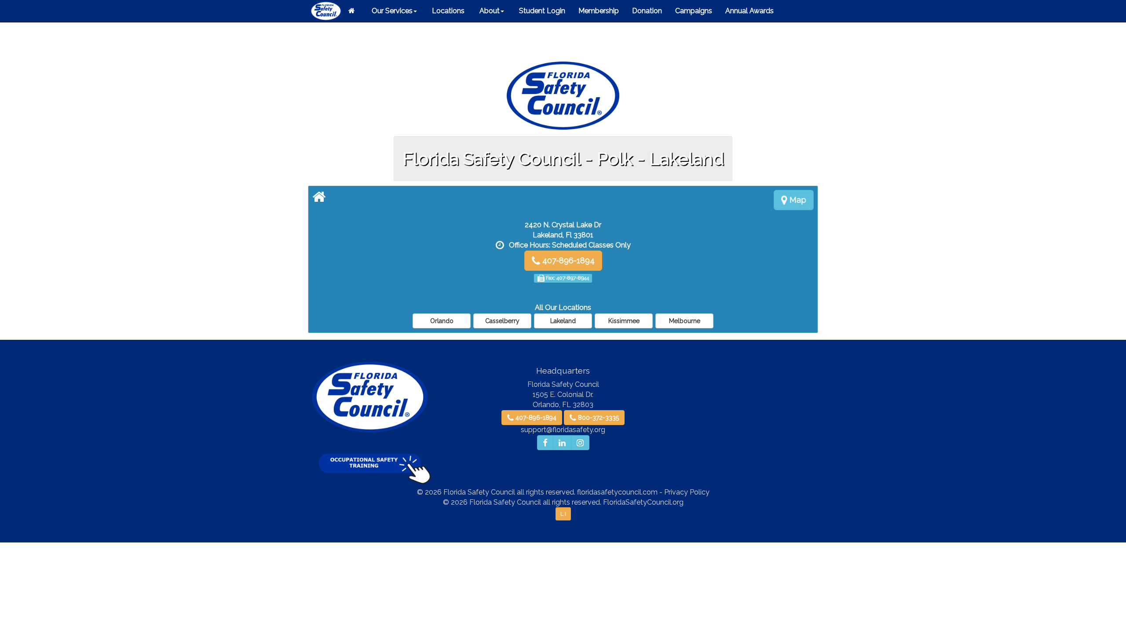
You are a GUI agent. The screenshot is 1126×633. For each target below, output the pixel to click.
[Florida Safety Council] (370, 397)
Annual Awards (749, 11)
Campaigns (693, 11)
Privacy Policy (686, 492)
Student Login (541, 11)
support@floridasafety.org (563, 430)
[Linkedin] (562, 442)
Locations (447, 11)
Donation (647, 11)
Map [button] (796, 199)
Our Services (391, 11)
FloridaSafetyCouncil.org (643, 502)
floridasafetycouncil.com (617, 492)
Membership (598, 11)
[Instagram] (580, 442)
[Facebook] (545, 442)
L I (563, 514)
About (489, 11)
